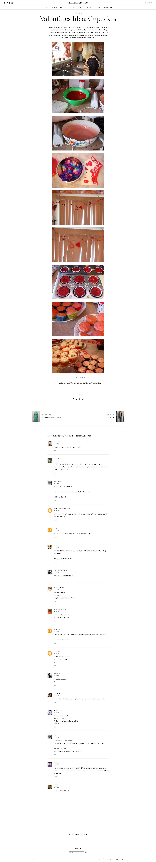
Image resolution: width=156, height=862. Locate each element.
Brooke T (57, 442)
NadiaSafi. (57, 674)
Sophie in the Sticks (60, 609)
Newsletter (108, 7)
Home (46, 7)
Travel (80, 7)
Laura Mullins (58, 693)
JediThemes (122, 859)
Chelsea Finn (58, 481)
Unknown (57, 629)
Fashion (71, 7)
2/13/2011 (56, 444)
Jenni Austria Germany (61, 570)
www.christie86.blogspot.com (63, 559)
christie (56, 545)
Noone (56, 528)
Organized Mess (78, 3)
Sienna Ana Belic (59, 587)
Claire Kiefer (58, 459)
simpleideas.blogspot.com (62, 508)
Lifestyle (89, 7)
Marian (56, 785)
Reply (55, 450)
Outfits (62, 7)
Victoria (56, 763)
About (53, 7)
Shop (97, 7)
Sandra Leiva (58, 710)
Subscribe (148, 3)
